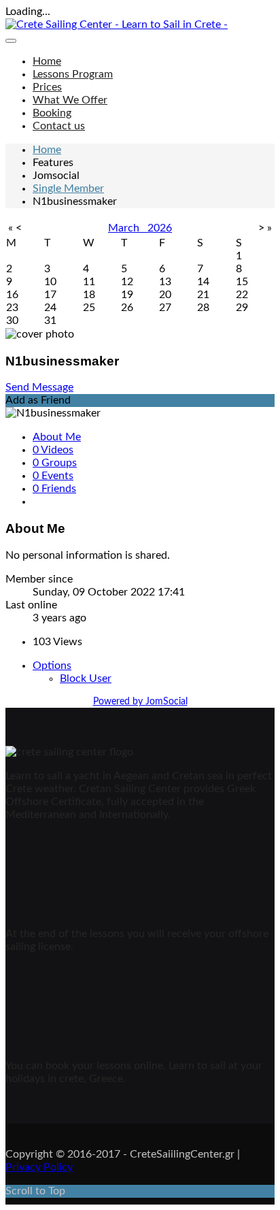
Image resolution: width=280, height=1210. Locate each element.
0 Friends (54, 488)
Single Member (68, 188)
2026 (159, 228)
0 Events (53, 475)
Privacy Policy (39, 1167)
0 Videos (53, 449)
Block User (85, 678)
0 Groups (55, 462)
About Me (57, 436)
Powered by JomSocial (140, 701)
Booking (52, 113)
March (127, 228)
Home (47, 61)
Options (52, 665)
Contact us (59, 125)
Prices (47, 87)
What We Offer (70, 100)
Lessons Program (73, 74)
